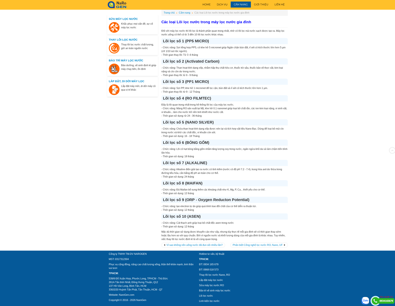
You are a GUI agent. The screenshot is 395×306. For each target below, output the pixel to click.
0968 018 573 (210, 269)
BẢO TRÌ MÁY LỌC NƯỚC (126, 60)
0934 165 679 (210, 264)
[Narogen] (117, 4)
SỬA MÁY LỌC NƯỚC (123, 18)
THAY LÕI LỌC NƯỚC (123, 39)
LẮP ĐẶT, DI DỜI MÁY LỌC (126, 81)
